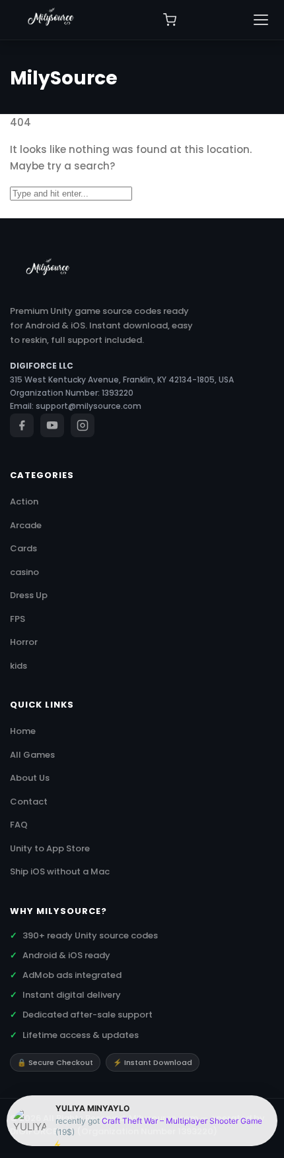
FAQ (19, 824)
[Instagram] (82, 425)
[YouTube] (52, 425)
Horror (24, 642)
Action (24, 501)
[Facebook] (22, 425)
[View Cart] (170, 20)
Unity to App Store (50, 848)
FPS (17, 619)
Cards (23, 548)
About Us (30, 778)
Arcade (26, 525)
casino (24, 572)
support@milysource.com (88, 405)
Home (23, 731)
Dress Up (29, 595)
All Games (32, 754)
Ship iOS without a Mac (60, 871)
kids (18, 665)
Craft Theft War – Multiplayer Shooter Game (182, 1121)
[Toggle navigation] (260, 19)
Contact (29, 801)
